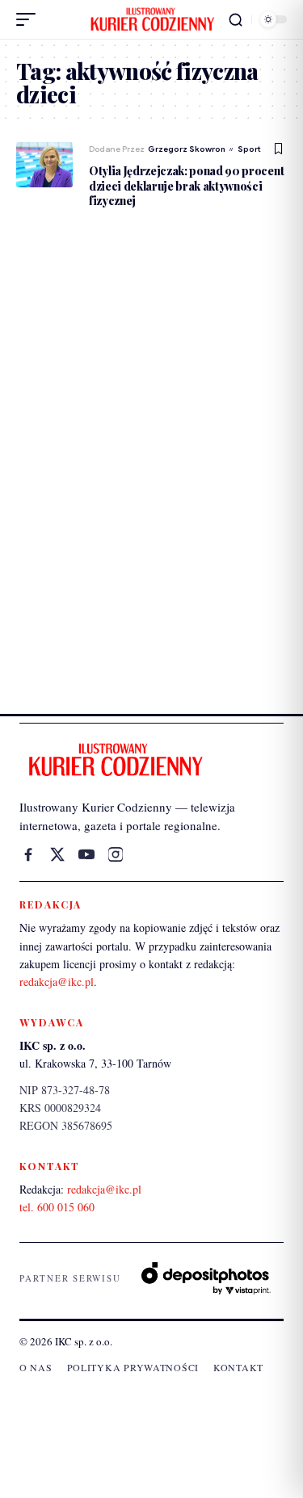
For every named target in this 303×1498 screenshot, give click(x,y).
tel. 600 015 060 (57, 1207)
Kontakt (238, 1367)
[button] (30, 19)
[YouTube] (86, 854)
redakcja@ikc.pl (56, 981)
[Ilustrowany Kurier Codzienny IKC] (152, 19)
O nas (36, 1367)
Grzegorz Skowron (186, 149)
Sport (249, 149)
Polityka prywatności (133, 1367)
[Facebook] (28, 854)
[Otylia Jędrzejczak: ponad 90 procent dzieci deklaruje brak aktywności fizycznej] (44, 164)
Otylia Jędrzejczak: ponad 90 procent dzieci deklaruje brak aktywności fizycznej (186, 185)
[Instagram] (115, 854)
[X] (57, 854)
